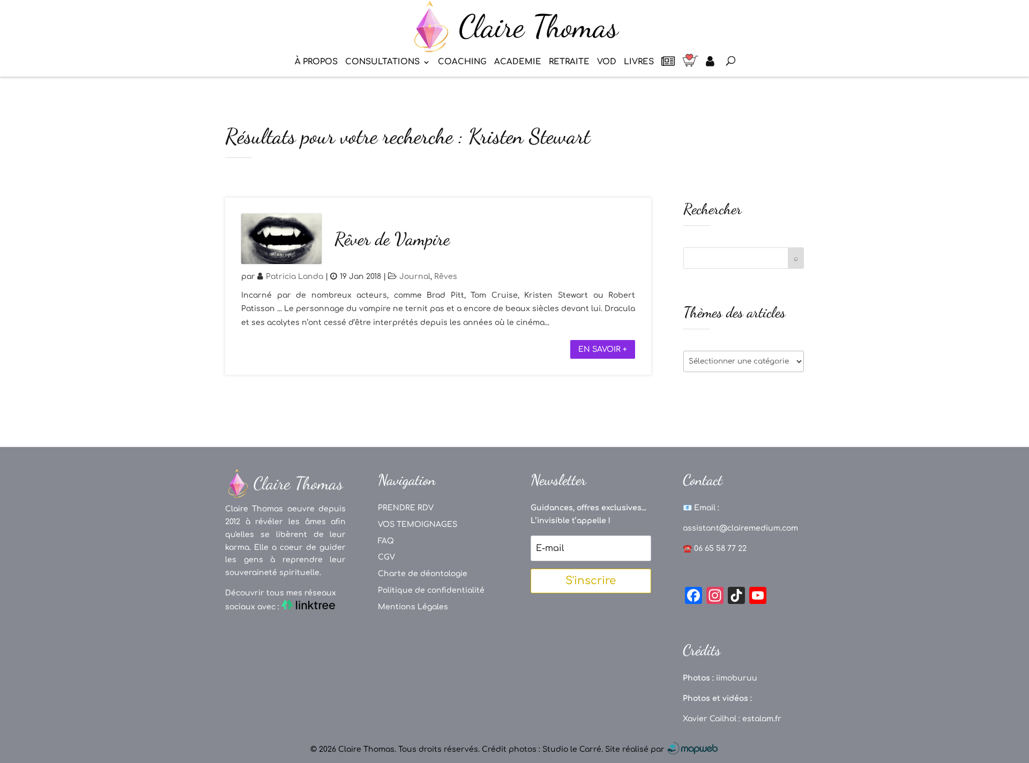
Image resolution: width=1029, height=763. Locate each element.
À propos (316, 62)
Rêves (445, 277)
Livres (639, 62)
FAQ (386, 541)
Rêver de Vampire (392, 239)
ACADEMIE (517, 62)
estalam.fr (761, 719)
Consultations (382, 62)
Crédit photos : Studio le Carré (541, 749)
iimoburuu (736, 678)
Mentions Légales (413, 607)
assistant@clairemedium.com (740, 528)
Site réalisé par (636, 749)
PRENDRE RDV (406, 508)
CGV (386, 557)
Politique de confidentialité (431, 590)
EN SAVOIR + (602, 349)
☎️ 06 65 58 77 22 (715, 549)
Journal (414, 277)
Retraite (569, 62)
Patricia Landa (294, 277)
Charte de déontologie (422, 574)
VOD (606, 62)
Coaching (462, 62)
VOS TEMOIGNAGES (417, 524)
